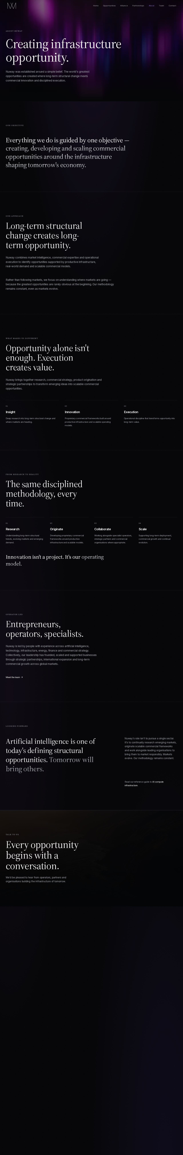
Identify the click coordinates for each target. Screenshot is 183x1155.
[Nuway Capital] (13, 5)
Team (161, 5)
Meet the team (13, 677)
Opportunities (109, 5)
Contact (172, 5)
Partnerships (138, 5)
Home (96, 5)
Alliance (124, 5)
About (151, 5)
